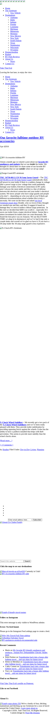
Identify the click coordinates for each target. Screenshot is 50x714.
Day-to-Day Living (28, 449)
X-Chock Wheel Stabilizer (11, 422)
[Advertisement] (25, 478)
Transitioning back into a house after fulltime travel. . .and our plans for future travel (26, 658)
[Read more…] (6, 441)
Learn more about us (29, 708)
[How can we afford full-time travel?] (12, 638)
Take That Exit (6, 68)
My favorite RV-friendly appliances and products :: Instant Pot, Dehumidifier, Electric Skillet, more (26, 652)
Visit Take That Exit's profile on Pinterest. (17, 683)
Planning (40, 449)
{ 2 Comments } (6, 445)
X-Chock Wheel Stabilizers (14, 425)
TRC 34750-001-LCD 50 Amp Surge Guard (19, 177)
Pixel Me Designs (32, 713)
